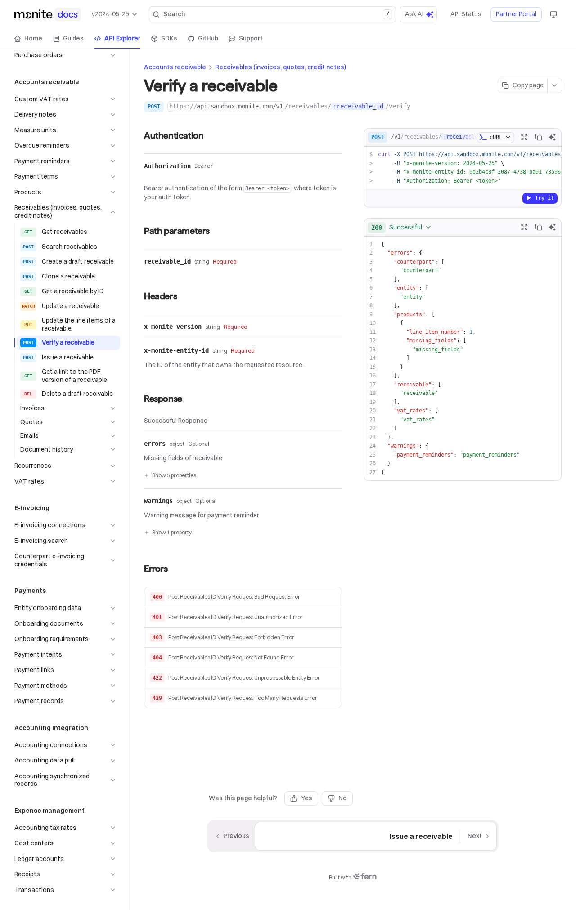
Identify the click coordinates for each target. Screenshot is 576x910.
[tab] (28, 39)
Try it (544, 197)
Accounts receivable (175, 67)
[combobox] (401, 227)
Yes (306, 798)
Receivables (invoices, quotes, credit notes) (280, 67)
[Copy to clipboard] (538, 137)
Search (276, 14)
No (342, 798)
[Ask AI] (552, 137)
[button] (243, 597)
